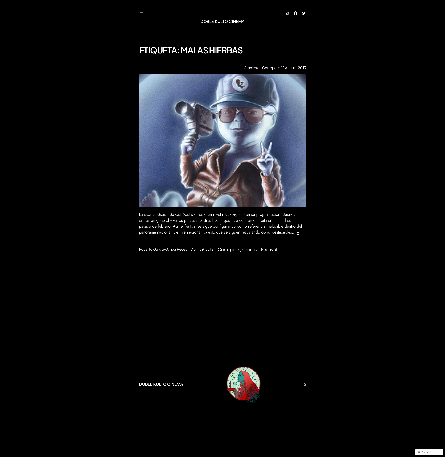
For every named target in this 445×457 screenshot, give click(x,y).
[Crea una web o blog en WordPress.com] (305, 384)
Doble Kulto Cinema (223, 21)
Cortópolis (229, 249)
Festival (269, 249)
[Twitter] (304, 13)
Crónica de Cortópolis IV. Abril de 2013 (275, 68)
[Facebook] (295, 13)
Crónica (250, 249)
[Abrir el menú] (141, 13)
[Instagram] (287, 13)
